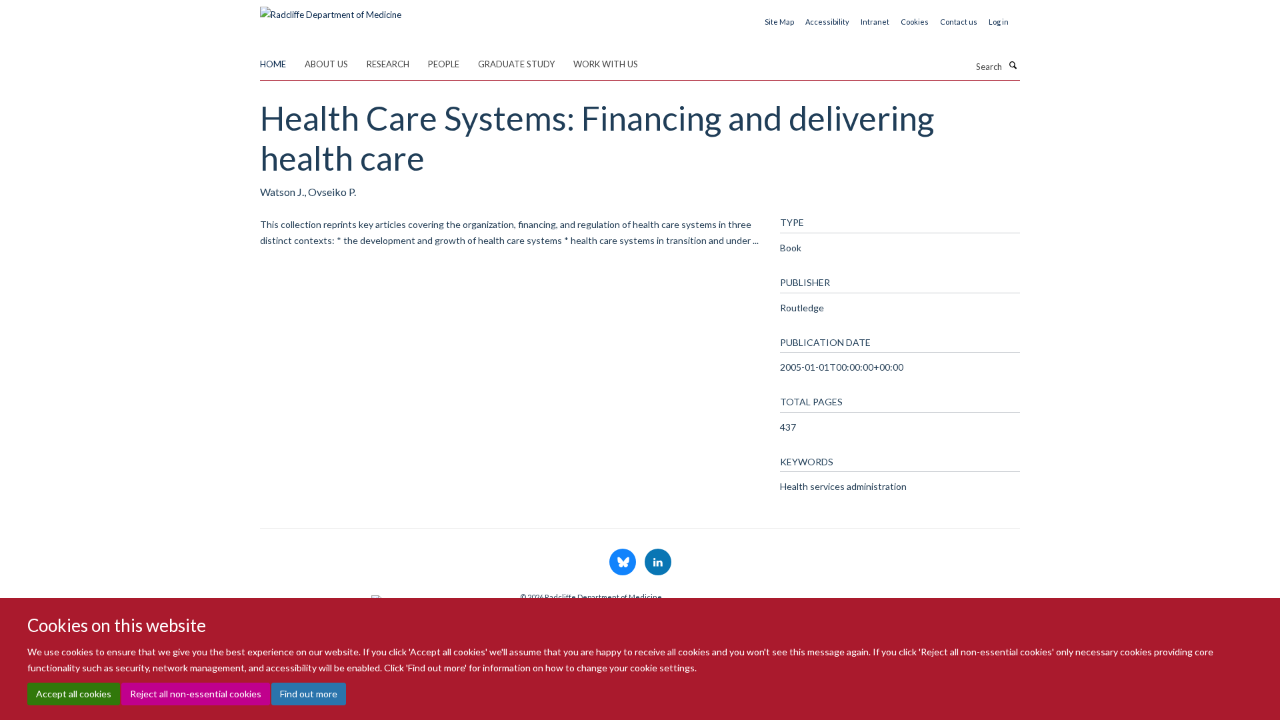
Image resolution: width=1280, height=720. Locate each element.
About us (326, 64)
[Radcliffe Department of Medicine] (330, 10)
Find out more (308, 693)
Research (388, 64)
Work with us (605, 64)
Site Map (779, 21)
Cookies (915, 21)
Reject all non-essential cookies (195, 693)
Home (273, 64)
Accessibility (827, 21)
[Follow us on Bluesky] (623, 562)
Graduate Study (516, 64)
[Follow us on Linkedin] (658, 562)
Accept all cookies (73, 693)
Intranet (875, 21)
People (443, 64)
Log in (999, 21)
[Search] (1012, 65)
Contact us (958, 21)
